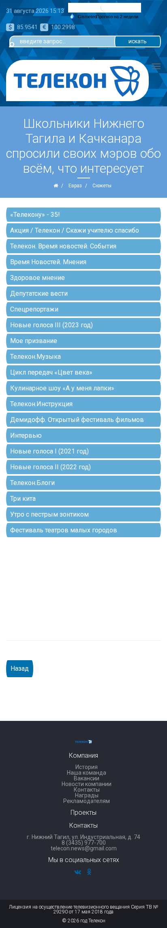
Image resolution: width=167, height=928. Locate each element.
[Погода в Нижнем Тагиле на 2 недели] (117, 16)
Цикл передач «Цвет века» (51, 372)
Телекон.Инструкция (41, 404)
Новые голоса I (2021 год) (49, 451)
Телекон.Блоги (32, 483)
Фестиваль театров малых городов (63, 530)
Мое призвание (33, 341)
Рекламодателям (86, 801)
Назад (20, 668)
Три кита (23, 498)
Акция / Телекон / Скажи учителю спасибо (74, 230)
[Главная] (56, 186)
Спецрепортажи (34, 309)
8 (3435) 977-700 (84, 842)
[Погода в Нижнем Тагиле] (104, 7)
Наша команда (86, 772)
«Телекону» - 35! (35, 214)
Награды (86, 795)
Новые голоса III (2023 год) (51, 325)
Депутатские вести (39, 293)
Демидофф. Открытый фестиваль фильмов (77, 420)
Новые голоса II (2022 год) (50, 467)
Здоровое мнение (37, 278)
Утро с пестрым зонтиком (49, 514)
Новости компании (86, 784)
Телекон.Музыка (35, 356)
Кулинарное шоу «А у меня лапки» (62, 388)
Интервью (26, 435)
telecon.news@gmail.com (84, 848)
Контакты (87, 789)
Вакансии (86, 778)
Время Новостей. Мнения (48, 262)
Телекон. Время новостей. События (63, 246)
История (86, 767)
